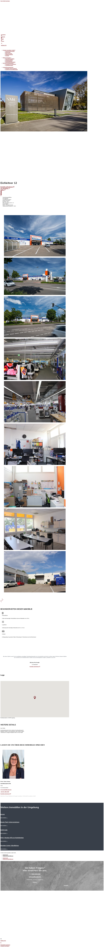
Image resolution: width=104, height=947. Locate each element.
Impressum (5, 854)
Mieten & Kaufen (7, 57)
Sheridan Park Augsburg (11, 68)
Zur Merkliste (4, 188)
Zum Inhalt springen (5, 1)
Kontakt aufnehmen (6, 187)
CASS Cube (3, 830)
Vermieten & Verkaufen (10, 64)
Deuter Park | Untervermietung (9, 822)
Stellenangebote (9, 54)
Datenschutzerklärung (8, 856)
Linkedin (3, 36)
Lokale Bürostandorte (8, 67)
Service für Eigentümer (8, 63)
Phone (2, 41)
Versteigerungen (9, 65)
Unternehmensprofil (9, 51)
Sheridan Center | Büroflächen (9, 845)
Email (2, 39)
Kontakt (7, 55)
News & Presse (8, 53)
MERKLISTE (3, 45)
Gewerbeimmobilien (9, 58)
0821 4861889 (35, 874)
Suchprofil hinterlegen (10, 62)
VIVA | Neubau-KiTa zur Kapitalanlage (12, 837)
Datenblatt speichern (5, 944)
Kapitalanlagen (8, 61)
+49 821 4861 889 (4, 791)
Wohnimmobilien (9, 59)
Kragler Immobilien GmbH (9, 50)
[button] (17, 191)
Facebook (3, 34)
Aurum (2, 814)
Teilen (2, 190)
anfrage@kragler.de (35, 877)
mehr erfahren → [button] (4, 817)
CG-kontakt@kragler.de (5, 789)
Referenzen (8, 52)
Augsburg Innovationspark (11, 69)
